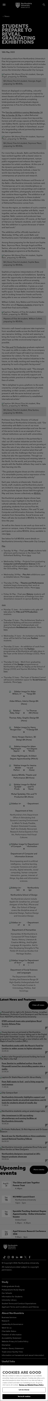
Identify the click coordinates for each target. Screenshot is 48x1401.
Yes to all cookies (24, 1396)
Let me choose (24, 1390)
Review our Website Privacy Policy (31, 1385)
